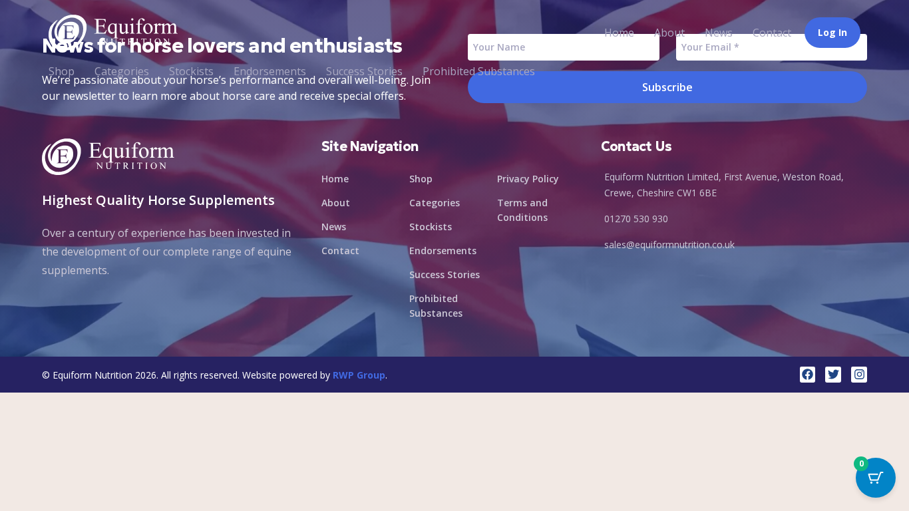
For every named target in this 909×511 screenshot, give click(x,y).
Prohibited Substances (479, 71)
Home (619, 32)
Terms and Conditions (522, 210)
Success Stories (364, 71)
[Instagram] (859, 375)
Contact (772, 32)
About (669, 32)
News (719, 32)
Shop (62, 71)
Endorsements (270, 71)
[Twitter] (833, 375)
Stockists (191, 71)
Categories (121, 71)
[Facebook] (808, 375)
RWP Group (359, 375)
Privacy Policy (528, 178)
